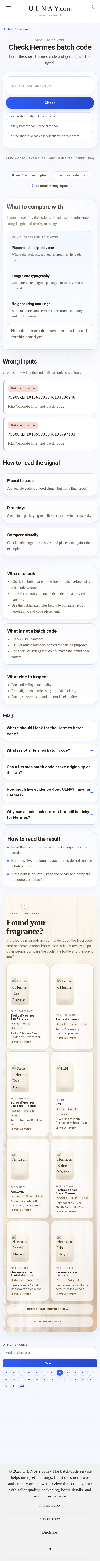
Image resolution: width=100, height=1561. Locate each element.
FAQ (91, 158)
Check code (16, 158)
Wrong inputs (61, 158)
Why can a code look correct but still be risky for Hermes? (48, 814)
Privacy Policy (50, 1505)
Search (50, 1363)
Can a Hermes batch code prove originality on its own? (49, 770)
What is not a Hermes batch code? (38, 750)
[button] (8, 6)
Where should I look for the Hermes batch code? (45, 731)
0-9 (22, 1386)
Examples (37, 158)
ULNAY (8, 29)
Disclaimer (50, 1532)
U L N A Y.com (50, 8)
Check (50, 103)
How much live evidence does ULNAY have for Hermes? (49, 792)
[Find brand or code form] (91, 7)
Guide (80, 158)
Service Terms (50, 1519)
